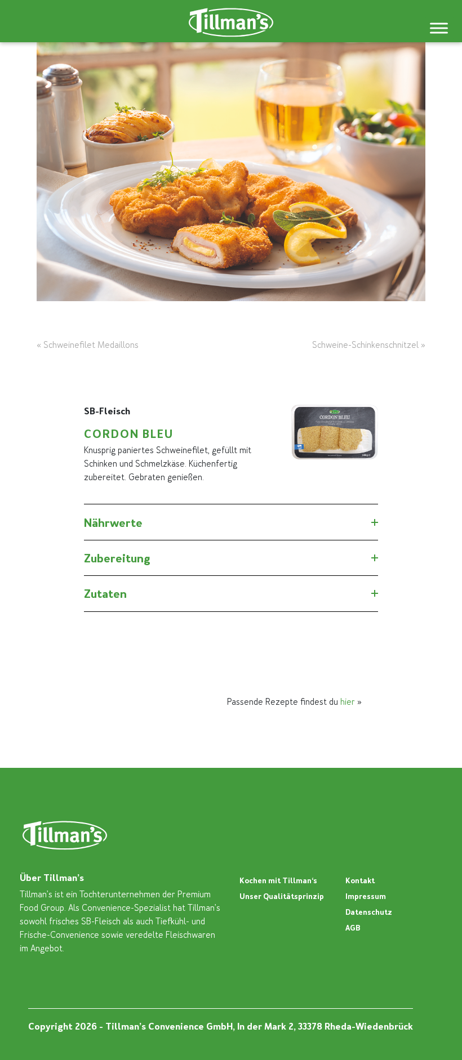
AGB (352, 928)
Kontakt (360, 880)
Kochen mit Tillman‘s (278, 880)
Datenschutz (368, 912)
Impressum (365, 896)
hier (347, 701)
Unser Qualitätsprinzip (281, 896)
